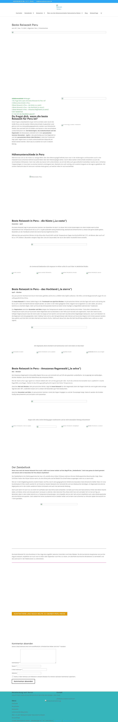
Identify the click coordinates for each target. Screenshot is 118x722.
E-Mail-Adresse (17, 669)
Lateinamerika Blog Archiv (20, 712)
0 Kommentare (43, 28)
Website (14, 673)
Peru (35, 28)
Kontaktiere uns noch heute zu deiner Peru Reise (39, 614)
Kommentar (16, 663)
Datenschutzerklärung (70, 720)
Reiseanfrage (94, 13)
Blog (86, 13)
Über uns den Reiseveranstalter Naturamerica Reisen (64, 13)
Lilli (15, 28)
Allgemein (31, 28)
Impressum (57, 720)
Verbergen (27, 98)
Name (14, 666)
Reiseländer (28, 13)
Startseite (19, 13)
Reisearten (39, 13)
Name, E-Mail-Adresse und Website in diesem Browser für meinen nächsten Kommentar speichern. (45, 676)
